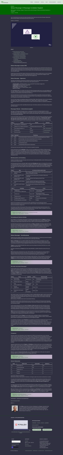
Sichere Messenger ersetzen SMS (18, 51)
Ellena (13, 12)
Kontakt (59, 2)
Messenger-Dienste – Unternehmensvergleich (20, 53)
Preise (31, 2)
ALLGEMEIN (47, 422)
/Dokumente (28, 450)
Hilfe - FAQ (27, 444)
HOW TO (42, 422)
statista (25, 86)
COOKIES (43, 443)
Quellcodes (42, 384)
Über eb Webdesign (28, 445)
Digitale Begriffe (52, 2)
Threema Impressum (47, 130)
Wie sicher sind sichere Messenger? (20, 58)
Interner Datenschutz (17, 60)
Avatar (48, 208)
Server (46, 245)
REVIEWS (38, 422)
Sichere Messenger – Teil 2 (18, 61)
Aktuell (42, 2)
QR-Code (38, 172)
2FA (43, 188)
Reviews (12, 6)
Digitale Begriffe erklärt (15, 443)
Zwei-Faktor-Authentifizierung (46, 68)
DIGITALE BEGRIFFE (35, 425)
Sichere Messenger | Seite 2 (15, 400)
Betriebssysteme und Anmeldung (19, 54)
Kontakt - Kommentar (36, 429)
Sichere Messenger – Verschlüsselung (19, 57)
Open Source (36, 386)
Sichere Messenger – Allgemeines (19, 52)
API (27, 385)
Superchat (29, 83)
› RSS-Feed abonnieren (47, 429)
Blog (47, 2)
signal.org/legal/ (48, 128)
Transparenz (16, 59)
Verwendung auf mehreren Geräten (20, 56)
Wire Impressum (46, 132)
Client (45, 240)
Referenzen (37, 2)
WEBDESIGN (34, 422)
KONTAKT (26, 441)
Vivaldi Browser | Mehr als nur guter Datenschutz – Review (20, 432)
